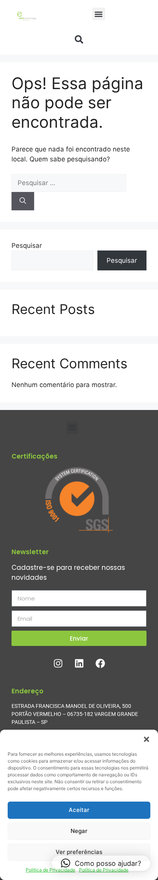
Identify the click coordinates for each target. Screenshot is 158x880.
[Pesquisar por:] (69, 183)
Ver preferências (79, 852)
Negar (79, 830)
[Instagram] (57, 663)
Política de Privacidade (50, 870)
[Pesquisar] (23, 201)
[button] (146, 739)
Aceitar (79, 809)
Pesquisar (27, 245)
